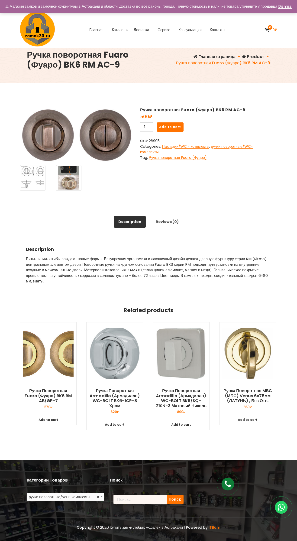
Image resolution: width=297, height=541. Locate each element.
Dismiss (285, 6)
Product (255, 56)
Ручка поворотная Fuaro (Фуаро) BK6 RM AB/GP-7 (48, 395)
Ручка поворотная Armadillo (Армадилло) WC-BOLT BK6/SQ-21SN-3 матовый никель (181, 398)
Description (129, 221)
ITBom (214, 527)
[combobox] (65, 497)
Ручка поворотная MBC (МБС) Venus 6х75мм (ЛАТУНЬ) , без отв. (247, 395)
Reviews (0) (167, 221)
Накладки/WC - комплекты (185, 146)
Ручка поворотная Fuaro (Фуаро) (178, 157)
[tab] (130, 222)
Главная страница (216, 56)
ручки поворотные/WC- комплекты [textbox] (64, 497)
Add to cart (170, 127)
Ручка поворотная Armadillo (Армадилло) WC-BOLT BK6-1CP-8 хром (115, 398)
